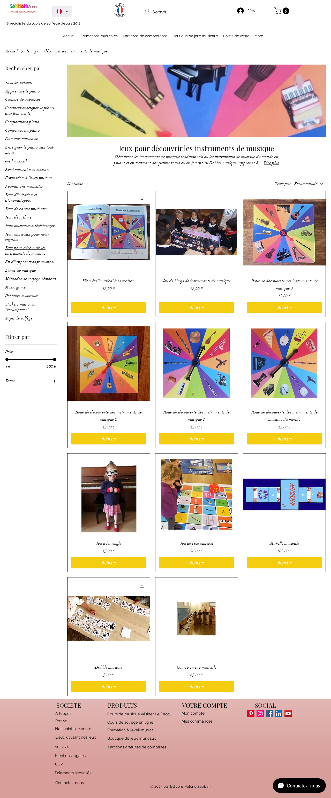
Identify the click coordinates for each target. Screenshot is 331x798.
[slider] (7, 359)
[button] (282, 10)
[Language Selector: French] (62, 11)
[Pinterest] (250, 713)
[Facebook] (269, 713)
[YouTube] (288, 713)
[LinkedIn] (278, 713)
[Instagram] (260, 713)
